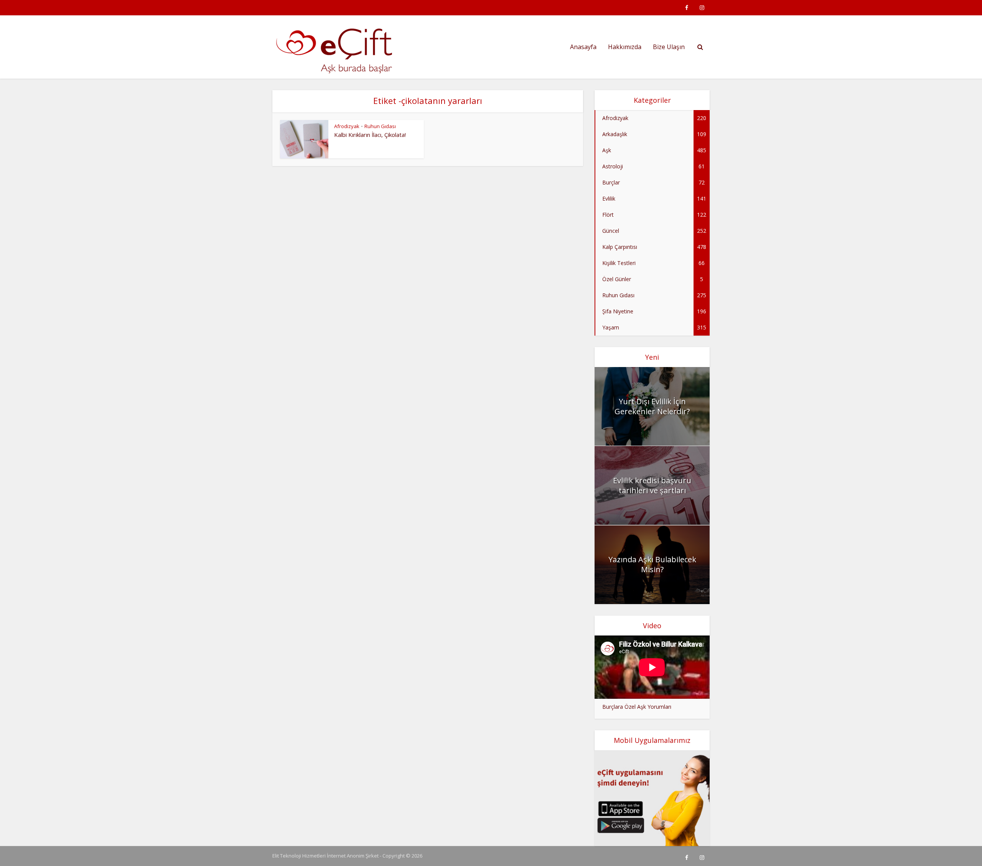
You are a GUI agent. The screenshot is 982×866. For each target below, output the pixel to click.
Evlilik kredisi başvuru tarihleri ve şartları (652, 485)
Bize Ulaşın (669, 47)
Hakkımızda (624, 47)
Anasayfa (583, 47)
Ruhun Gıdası (380, 126)
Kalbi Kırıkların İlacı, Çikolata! (370, 134)
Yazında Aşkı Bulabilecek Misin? (652, 564)
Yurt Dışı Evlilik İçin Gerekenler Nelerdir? (652, 406)
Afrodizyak (346, 126)
